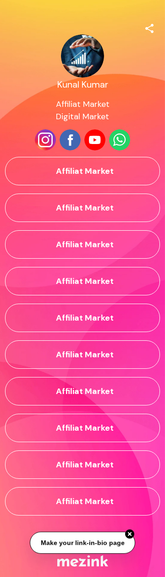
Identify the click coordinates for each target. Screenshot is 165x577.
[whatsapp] (119, 139)
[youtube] (94, 139)
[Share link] (149, 27)
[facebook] (70, 139)
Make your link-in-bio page (82, 543)
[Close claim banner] (129, 534)
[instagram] (45, 139)
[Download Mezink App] (82, 561)
